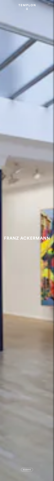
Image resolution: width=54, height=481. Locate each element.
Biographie (27, 469)
